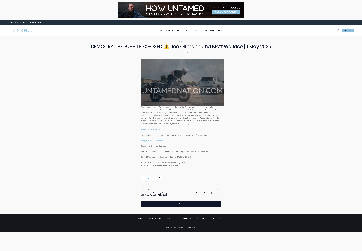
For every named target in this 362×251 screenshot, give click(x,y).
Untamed (181, 41)
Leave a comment (179, 204)
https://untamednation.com (152, 141)
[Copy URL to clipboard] (159, 178)
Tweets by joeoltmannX (150, 129)
